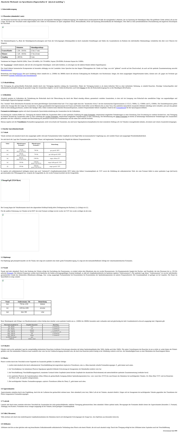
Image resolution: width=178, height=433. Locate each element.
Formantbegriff (121, 108)
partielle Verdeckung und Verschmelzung (22, 75)
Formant (10, 273)
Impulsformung (6, 70)
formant (19, 74)
